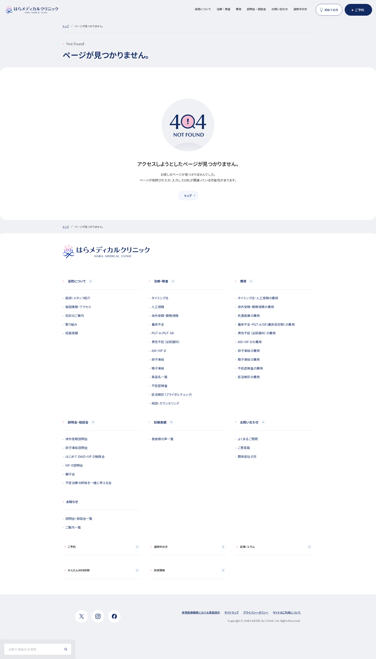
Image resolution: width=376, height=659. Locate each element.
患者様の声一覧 (163, 438)
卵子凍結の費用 (249, 350)
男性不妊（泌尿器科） (166, 341)
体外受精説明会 (76, 438)
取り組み (71, 324)
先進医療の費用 (249, 315)
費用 (238, 9)
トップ (66, 26)
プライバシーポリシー (256, 612)
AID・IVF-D (159, 350)
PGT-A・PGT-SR (163, 333)
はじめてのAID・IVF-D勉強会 (85, 456)
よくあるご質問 (248, 438)
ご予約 (359, 9)
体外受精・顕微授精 (165, 315)
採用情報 (159, 570)
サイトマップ (231, 612)
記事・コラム (247, 547)
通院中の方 (300, 9)
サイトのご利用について (287, 612)
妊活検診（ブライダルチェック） (172, 394)
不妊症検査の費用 (250, 368)
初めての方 (331, 10)
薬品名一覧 (159, 376)
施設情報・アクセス (78, 306)
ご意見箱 (244, 447)
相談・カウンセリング (165, 403)
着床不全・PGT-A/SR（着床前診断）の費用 (266, 324)
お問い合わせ (279, 9)
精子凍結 (158, 368)
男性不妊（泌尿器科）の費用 (257, 333)
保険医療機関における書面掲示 (201, 612)
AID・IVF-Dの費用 (250, 341)
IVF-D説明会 (74, 465)
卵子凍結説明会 (76, 447)
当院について (203, 9)
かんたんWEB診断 (79, 570)
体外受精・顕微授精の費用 (256, 306)
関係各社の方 (247, 456)
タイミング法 (160, 298)
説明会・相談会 (256, 9)
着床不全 (158, 324)
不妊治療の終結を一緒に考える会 (88, 482)
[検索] (66, 649)
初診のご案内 (74, 315)
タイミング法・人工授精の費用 (258, 298)
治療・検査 (223, 9)
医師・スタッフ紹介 (77, 298)
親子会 (70, 474)
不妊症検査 (159, 385)
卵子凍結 (158, 359)
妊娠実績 (71, 333)
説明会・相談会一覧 (78, 518)
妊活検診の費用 (249, 376)
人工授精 (158, 306)
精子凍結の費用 (249, 359)
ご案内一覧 (73, 527)
